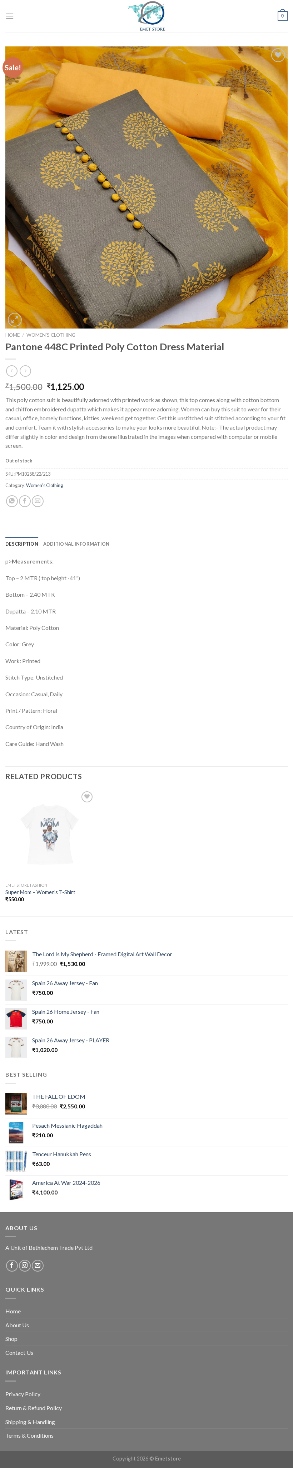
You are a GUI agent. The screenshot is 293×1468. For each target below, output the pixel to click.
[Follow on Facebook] (12, 1266)
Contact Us (19, 1352)
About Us (17, 1325)
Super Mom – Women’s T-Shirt (40, 892)
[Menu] (9, 16)
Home (12, 335)
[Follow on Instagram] (25, 1266)
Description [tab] (21, 544)
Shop (11, 1338)
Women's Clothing (50, 335)
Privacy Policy (22, 1394)
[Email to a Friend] (38, 501)
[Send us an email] (38, 1266)
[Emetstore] (146, 16)
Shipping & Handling (30, 1421)
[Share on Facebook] (25, 501)
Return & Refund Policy (33, 1407)
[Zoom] (15, 320)
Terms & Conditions (29, 1435)
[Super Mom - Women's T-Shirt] (50, 834)
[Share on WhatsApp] (12, 501)
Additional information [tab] (76, 544)
